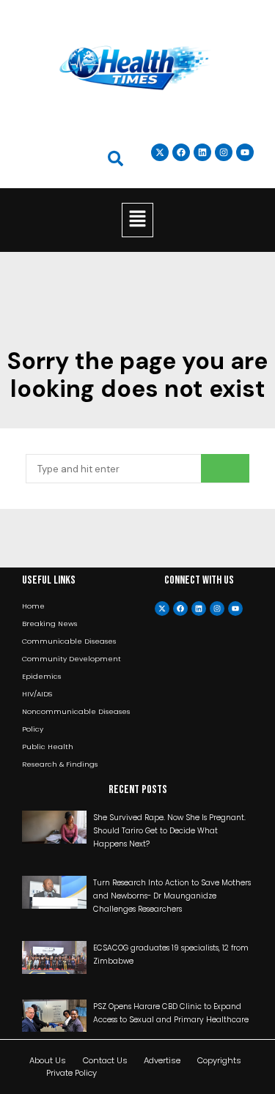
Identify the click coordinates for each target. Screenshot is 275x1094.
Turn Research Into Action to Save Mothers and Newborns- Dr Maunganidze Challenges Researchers (172, 896)
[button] (137, 220)
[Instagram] (223, 152)
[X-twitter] (162, 608)
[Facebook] (180, 608)
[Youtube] (235, 608)
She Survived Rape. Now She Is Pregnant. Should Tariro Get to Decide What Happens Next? (169, 830)
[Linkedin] (202, 152)
